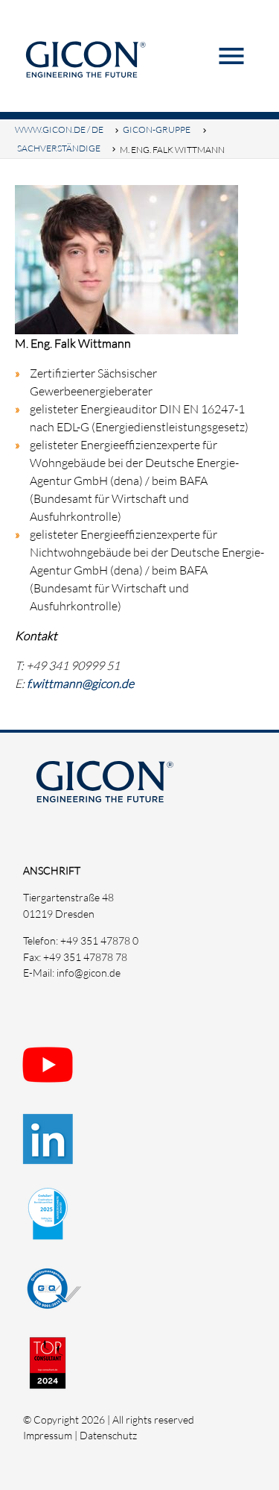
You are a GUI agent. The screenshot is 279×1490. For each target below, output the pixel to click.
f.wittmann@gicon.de (80, 683)
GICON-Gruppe (156, 129)
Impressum (47, 1435)
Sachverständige (58, 148)
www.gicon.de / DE (59, 129)
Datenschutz (108, 1435)
